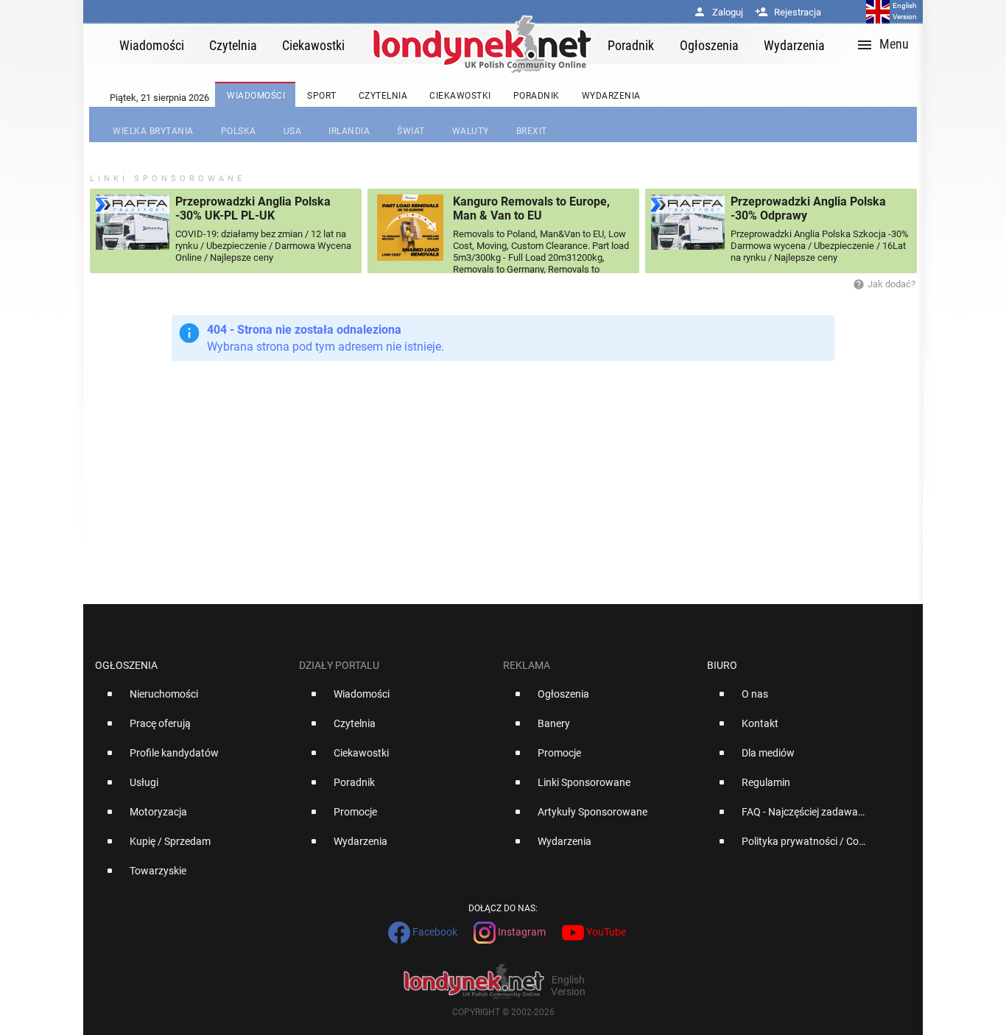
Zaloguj (718, 12)
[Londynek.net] (482, 44)
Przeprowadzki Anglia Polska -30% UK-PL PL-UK (253, 208)
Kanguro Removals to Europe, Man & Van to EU (531, 208)
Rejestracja (788, 12)
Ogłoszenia (126, 665)
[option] (191, 700)
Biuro (722, 665)
